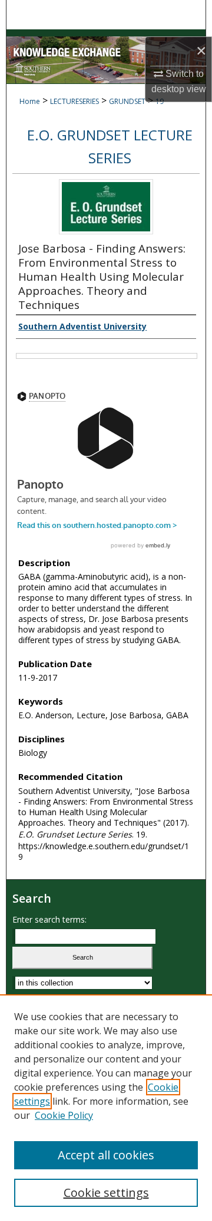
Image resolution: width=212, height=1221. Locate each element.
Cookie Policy (64, 1115)
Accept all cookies (106, 1155)
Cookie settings (106, 1192)
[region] (106, 1107)
